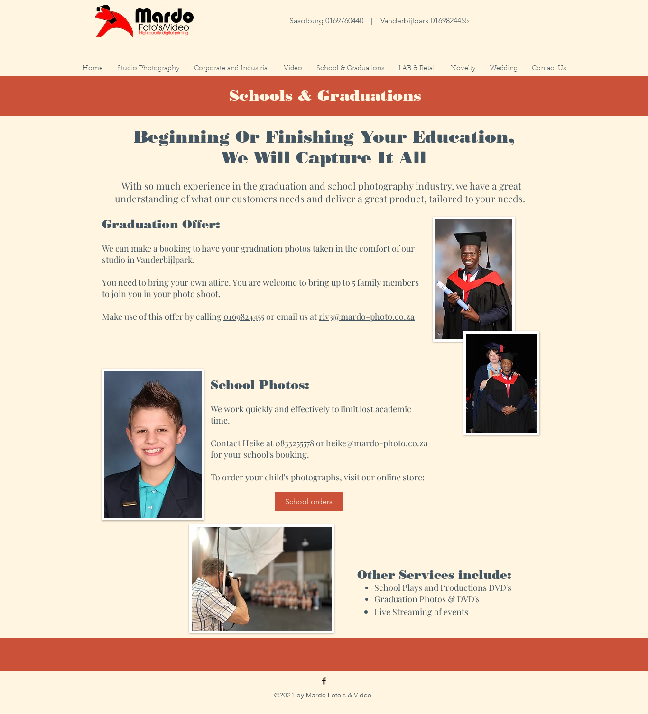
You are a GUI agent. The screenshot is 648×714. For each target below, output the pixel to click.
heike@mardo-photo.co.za (377, 443)
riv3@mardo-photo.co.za (367, 316)
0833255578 (294, 443)
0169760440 (344, 20)
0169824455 (450, 20)
